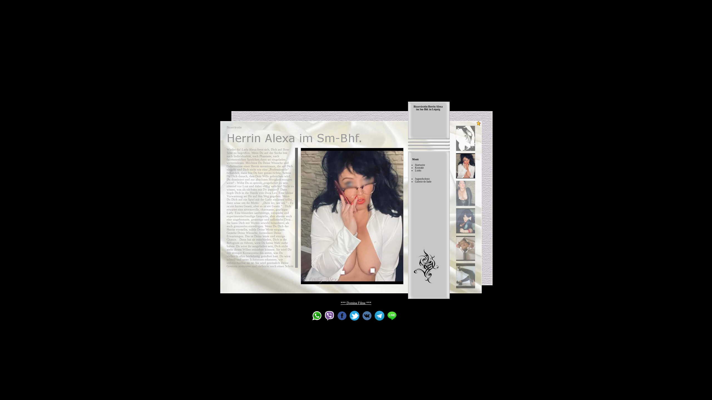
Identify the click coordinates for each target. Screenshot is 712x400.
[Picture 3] (465, 193)
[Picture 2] (352, 216)
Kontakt (419, 167)
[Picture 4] (465, 221)
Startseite (420, 165)
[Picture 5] (465, 248)
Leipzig (436, 109)
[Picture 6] (465, 276)
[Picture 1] (465, 138)
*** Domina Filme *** (356, 303)
